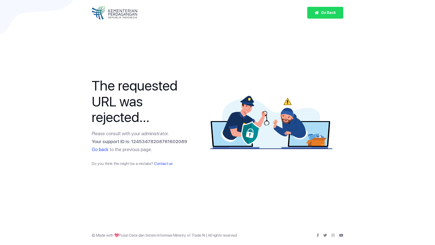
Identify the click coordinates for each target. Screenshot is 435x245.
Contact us (163, 163)
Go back (100, 149)
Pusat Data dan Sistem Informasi (145, 235)
